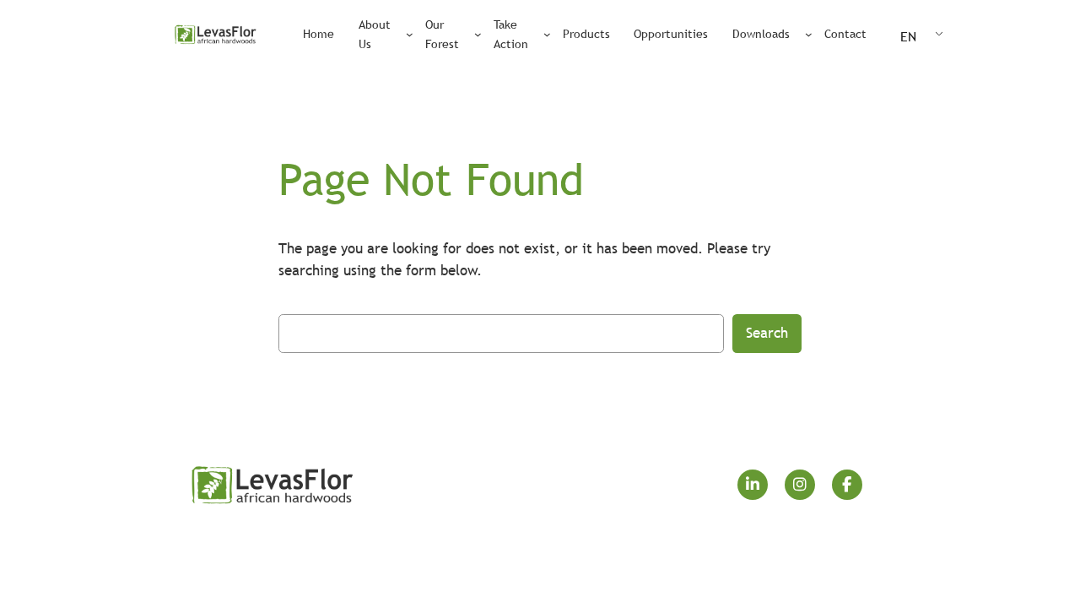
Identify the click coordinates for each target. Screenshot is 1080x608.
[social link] (752, 485)
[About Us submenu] (409, 34)
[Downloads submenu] (809, 34)
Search (767, 333)
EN (908, 36)
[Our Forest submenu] (478, 34)
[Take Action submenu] (547, 34)
